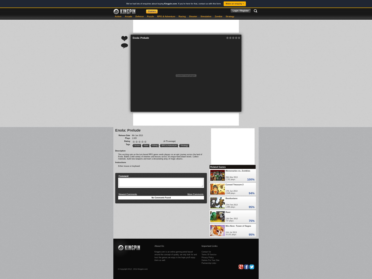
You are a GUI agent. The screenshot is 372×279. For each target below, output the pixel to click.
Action (118, 16)
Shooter (193, 16)
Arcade (128, 16)
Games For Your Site (210, 260)
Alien (146, 146)
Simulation (206, 16)
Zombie (218, 16)
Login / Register (241, 10)
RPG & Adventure (166, 16)
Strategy (230, 16)
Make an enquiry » (235, 3)
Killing (155, 146)
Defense (139, 16)
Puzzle (150, 16)
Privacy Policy (208, 257)
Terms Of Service (209, 254)
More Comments (195, 194)
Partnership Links (209, 263)
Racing (182, 16)
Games (152, 11)
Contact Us (206, 252)
